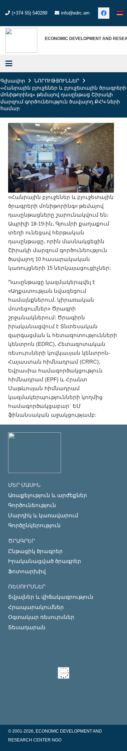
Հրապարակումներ (36, 607)
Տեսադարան (27, 627)
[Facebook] (103, 13)
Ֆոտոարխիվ (27, 571)
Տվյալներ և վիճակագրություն (50, 597)
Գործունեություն (32, 505)
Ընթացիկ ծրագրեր (35, 551)
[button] (9, 63)
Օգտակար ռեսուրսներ (41, 617)
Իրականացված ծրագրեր (44, 561)
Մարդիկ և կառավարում (43, 515)
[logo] (21, 40)
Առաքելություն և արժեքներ (47, 495)
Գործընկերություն (34, 525)
